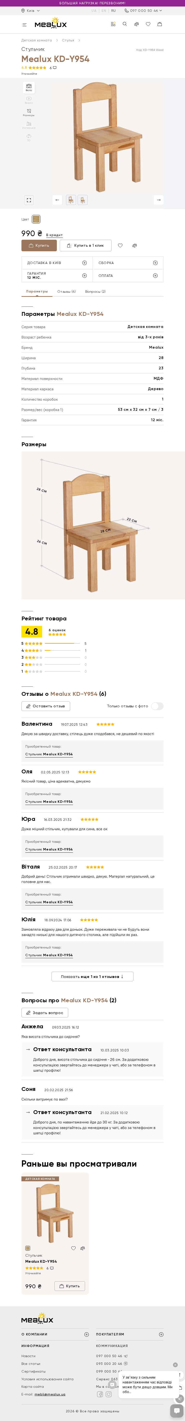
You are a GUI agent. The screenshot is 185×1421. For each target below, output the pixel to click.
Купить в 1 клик (89, 245)
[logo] (51, 22)
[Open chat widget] (177, 1411)
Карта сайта (32, 1386)
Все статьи (30, 1364)
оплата (106, 276)
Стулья (68, 40)
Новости (28, 1356)
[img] (55, 1213)
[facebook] (100, 1394)
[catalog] (113, 24)
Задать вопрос (48, 1012)
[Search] (125, 24)
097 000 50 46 (144, 11)
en (104, 11)
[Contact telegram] (126, 1356)
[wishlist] (148, 24)
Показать (90, 976)
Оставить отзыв (49, 706)
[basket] (160, 24)
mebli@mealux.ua (50, 1394)
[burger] (24, 25)
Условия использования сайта (47, 1379)
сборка (106, 263)
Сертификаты (33, 1371)
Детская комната (37, 40)
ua (94, 11)
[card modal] (29, 200)
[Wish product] (120, 245)
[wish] (73, 1248)
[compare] (136, 24)
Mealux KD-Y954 (41, 1261)
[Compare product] (134, 245)
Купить (42, 245)
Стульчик (49, 754)
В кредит (54, 235)
